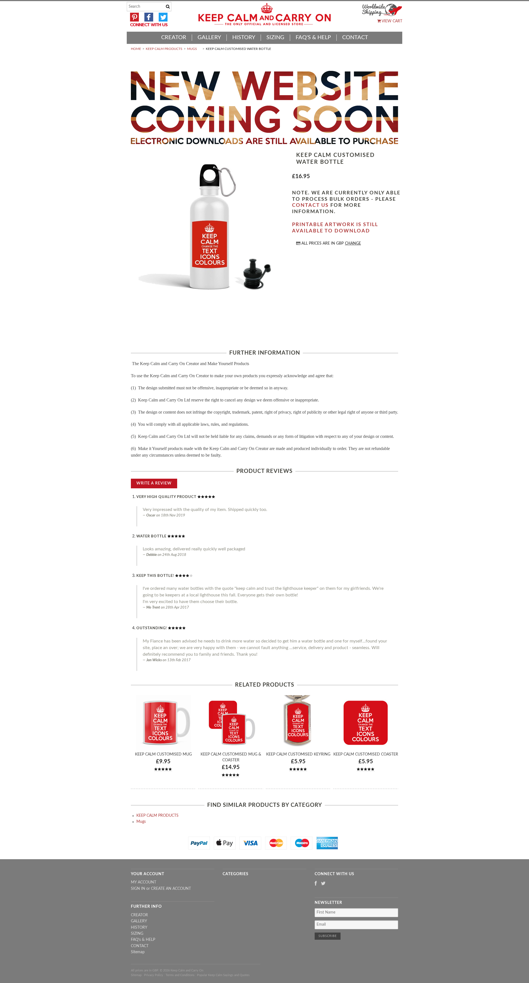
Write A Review (154, 483)
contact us (310, 205)
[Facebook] (316, 884)
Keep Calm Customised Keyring (298, 754)
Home (136, 48)
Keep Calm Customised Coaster (365, 754)
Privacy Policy (153, 975)
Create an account (171, 889)
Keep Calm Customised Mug (163, 754)
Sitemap (138, 952)
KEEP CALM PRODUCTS (164, 48)
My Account (143, 882)
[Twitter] (323, 884)
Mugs (192, 48)
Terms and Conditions (180, 975)
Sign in (138, 889)
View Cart (391, 21)
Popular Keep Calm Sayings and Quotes (223, 975)
